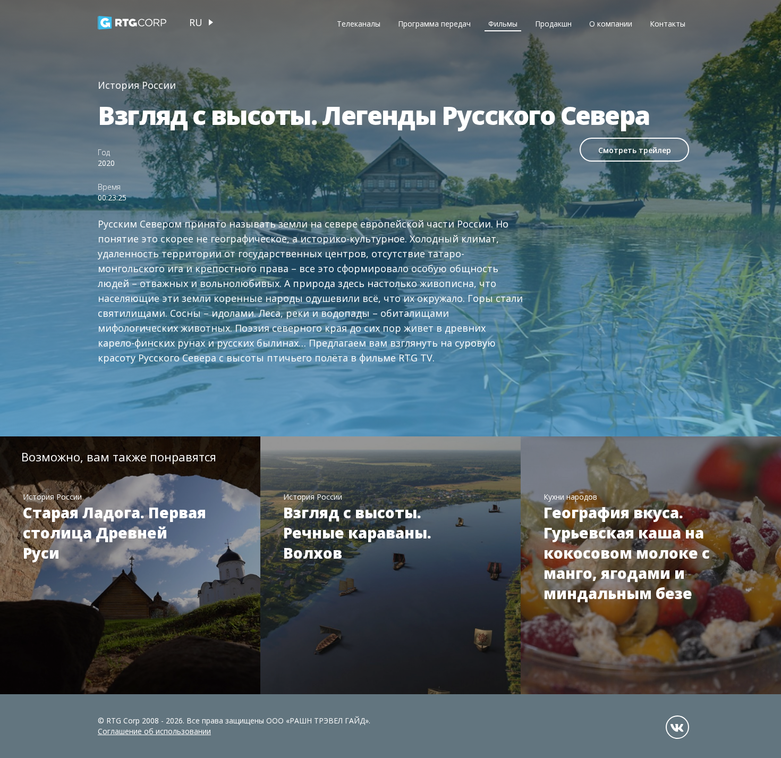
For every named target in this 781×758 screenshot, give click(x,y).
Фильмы (502, 24)
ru (195, 22)
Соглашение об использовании (154, 731)
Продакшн (553, 24)
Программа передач (434, 24)
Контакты (667, 24)
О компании (610, 24)
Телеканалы (358, 24)
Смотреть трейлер (634, 150)
